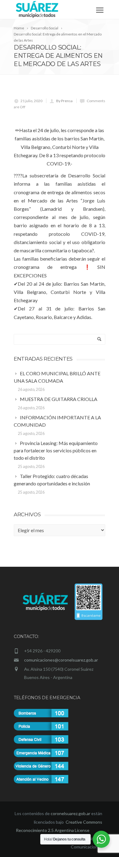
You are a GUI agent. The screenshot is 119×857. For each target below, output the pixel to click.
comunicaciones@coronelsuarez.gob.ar (61, 659)
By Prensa (64, 100)
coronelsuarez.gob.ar (70, 813)
